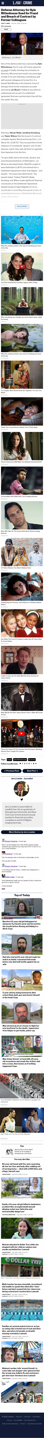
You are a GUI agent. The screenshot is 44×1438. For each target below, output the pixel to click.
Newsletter (36, 1417)
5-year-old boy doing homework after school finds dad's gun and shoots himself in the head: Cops (21, 995)
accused (4, 70)
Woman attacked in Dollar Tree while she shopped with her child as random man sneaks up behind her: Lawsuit (20, 1247)
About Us (19, 1417)
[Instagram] (27, 764)
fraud (9, 760)
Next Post (31, 771)
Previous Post (12, 771)
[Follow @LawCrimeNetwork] (31, 764)
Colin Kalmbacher (8, 1214)
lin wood (32, 760)
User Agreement (29, 1420)
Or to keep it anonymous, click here (23, 1152)
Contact (22, 1424)
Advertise (27, 1417)
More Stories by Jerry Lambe (22, 832)
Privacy (9, 1420)
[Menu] (3, 3)
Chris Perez (6, 1174)
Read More (22, 206)
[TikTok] (25, 764)
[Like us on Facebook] (22, 764)
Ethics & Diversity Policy (10, 1424)
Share (6, 29)
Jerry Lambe (5, 23)
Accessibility (18, 1420)
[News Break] (36, 764)
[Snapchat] (34, 764)
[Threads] (29, 764)
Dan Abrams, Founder (35, 1424)
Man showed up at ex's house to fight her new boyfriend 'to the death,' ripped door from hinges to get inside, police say (21, 1028)
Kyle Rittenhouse (20, 760)
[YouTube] (20, 764)
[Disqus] (22, 863)
